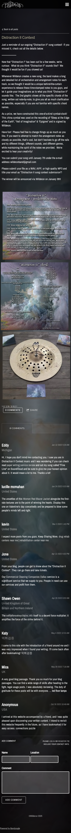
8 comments (12, 410)
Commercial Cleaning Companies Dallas (26, 577)
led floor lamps (59, 691)
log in (52, 741)
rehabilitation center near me (34, 540)
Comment (6, 768)
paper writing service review (21, 465)
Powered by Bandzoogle (10, 828)
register (62, 741)
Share (34, 410)
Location (35, 752)
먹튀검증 (26, 653)
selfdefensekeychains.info (19, 615)
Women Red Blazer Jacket (36, 499)
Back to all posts (10, 29)
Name (5, 752)
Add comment (13, 799)
